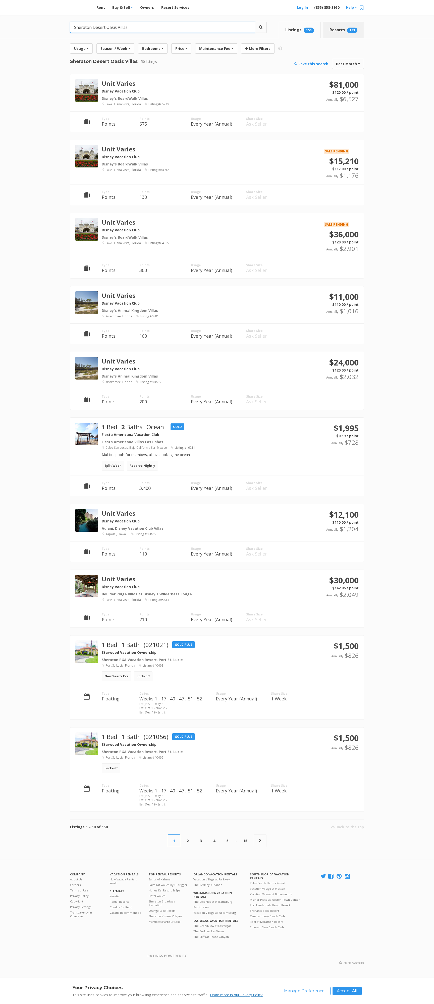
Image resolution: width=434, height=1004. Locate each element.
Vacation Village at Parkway (211, 879)
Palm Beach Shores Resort (267, 883)
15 (245, 840)
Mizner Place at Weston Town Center (275, 899)
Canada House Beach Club (267, 916)
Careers (75, 885)
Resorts (342, 30)
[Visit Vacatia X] (323, 876)
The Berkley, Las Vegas (208, 931)
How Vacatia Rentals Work (123, 881)
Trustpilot (211, 959)
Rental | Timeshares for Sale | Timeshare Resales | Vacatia (352, 956)
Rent (100, 7)
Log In (302, 7)
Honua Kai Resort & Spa (164, 890)
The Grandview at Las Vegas (212, 926)
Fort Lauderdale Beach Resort (270, 905)
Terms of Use (79, 890)
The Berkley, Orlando (207, 885)
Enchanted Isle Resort (264, 910)
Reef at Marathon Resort (266, 922)
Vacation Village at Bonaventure (271, 894)
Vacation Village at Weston (267, 888)
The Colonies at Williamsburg (212, 901)
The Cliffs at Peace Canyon (211, 937)
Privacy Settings (80, 907)
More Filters (259, 48)
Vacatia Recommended (125, 913)
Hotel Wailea (157, 896)
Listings (298, 30)
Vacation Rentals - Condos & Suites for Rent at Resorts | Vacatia (80, 6)
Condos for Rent (121, 907)
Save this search (312, 63)
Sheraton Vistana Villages (165, 916)
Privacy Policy (79, 896)
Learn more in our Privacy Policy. (236, 994)
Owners (147, 7)
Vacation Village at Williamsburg (214, 913)
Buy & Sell (121, 7)
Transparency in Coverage (81, 914)
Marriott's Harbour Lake (165, 922)
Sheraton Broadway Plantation (162, 903)
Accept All (347, 990)
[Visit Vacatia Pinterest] (340, 876)
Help (350, 7)
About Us (76, 879)
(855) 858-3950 (327, 7)
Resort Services (175, 7)
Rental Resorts (119, 901)
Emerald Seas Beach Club (267, 927)
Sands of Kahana (160, 879)
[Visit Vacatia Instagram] (348, 876)
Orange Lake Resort (162, 910)
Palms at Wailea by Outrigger (168, 885)
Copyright (76, 901)
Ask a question (341, 96)
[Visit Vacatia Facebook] (331, 876)
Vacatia (114, 896)
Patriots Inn (201, 907)
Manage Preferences (305, 990)
